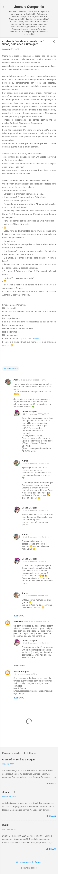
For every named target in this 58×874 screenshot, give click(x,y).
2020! (5, 824)
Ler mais (51, 783)
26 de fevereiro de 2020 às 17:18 (36, 537)
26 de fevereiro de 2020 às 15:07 (36, 510)
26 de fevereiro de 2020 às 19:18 (36, 561)
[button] (54, 42)
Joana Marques (29, 411)
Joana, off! (8, 792)
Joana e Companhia (29, 7)
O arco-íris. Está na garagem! (19, 759)
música (36, 338)
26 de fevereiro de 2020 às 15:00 (36, 463)
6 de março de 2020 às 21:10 (26, 674)
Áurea (17, 380)
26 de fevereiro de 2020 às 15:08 (36, 643)
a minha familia (11, 368)
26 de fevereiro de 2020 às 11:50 (36, 414)
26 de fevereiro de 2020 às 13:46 (36, 622)
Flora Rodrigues (21, 671)
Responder (19, 616)
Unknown (18, 621)
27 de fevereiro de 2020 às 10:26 (36, 596)
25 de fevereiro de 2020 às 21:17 (33, 380)
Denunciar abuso (29, 868)
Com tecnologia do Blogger (29, 862)
